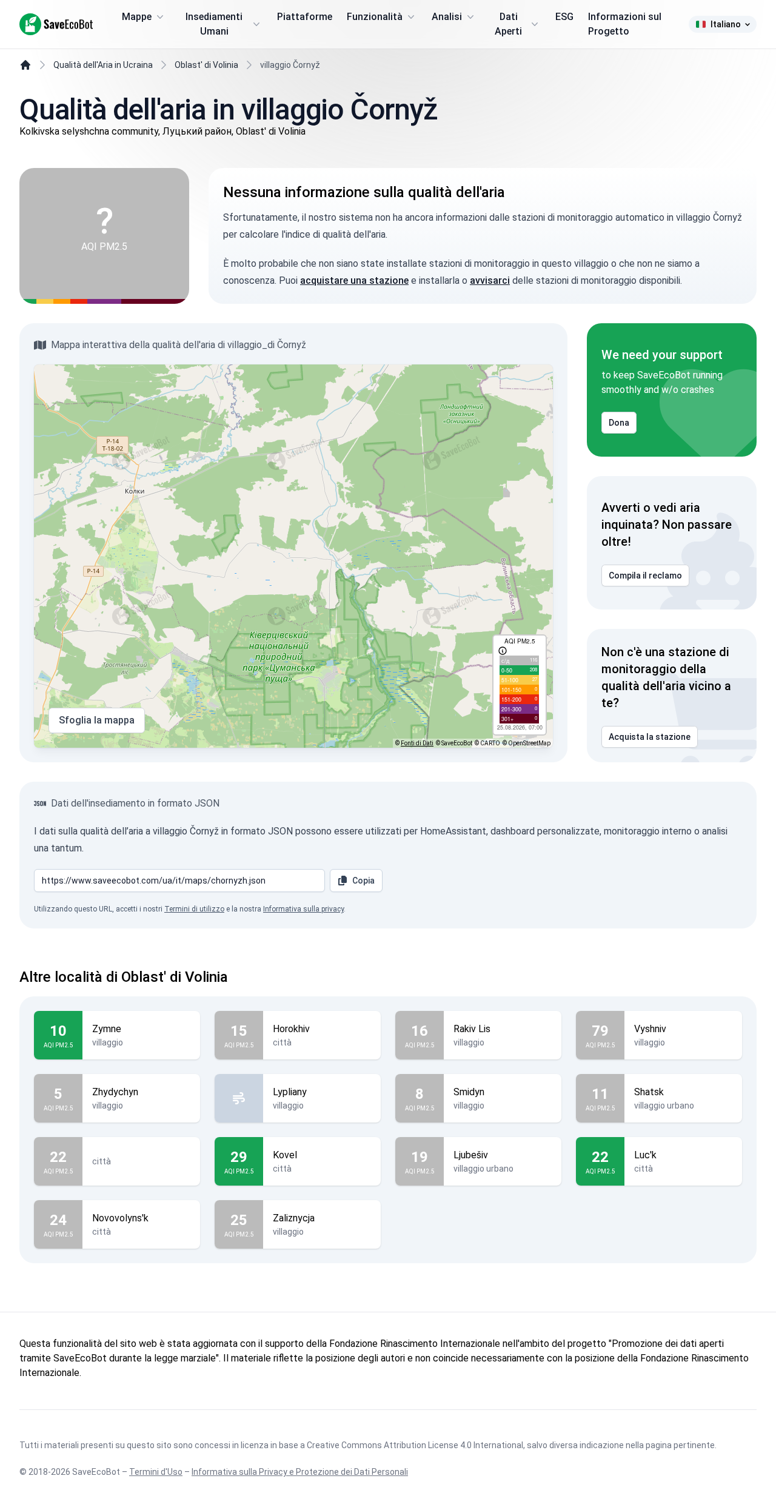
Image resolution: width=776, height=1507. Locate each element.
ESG (564, 16)
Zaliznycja (294, 1218)
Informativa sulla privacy (303, 909)
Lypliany (290, 1092)
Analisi (447, 16)
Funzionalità (375, 16)
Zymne (106, 1029)
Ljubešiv (470, 1155)
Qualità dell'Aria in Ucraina (103, 65)
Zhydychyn (115, 1092)
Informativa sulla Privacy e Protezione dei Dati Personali (300, 1472)
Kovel (285, 1155)
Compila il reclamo (645, 575)
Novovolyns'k (120, 1218)
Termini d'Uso (155, 1472)
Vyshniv (650, 1029)
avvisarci (490, 280)
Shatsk (649, 1092)
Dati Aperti (508, 24)
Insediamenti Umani (214, 24)
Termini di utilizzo (194, 909)
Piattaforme (304, 16)
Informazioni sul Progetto (624, 24)
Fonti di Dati (417, 743)
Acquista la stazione (650, 737)
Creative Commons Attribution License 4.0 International (415, 1445)
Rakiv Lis (471, 1029)
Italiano (726, 24)
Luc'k (645, 1155)
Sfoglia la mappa (97, 720)
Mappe (137, 16)
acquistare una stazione (354, 280)
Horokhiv (291, 1029)
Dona (619, 423)
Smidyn (468, 1092)
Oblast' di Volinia (206, 65)
